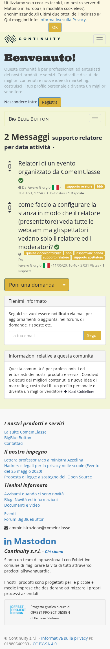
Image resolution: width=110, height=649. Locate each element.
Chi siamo (54, 551)
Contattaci (13, 443)
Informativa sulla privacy (64, 638)
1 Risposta (76, 193)
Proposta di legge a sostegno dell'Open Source (48, 477)
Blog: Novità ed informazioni (31, 499)
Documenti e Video (22, 505)
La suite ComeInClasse (25, 432)
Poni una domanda (31, 284)
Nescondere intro (20, 101)
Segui (92, 335)
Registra (50, 102)
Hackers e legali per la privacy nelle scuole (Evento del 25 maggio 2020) (51, 468)
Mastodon (35, 541)
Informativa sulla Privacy (62, 19)
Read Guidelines (80, 391)
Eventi (10, 513)
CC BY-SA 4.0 (45, 643)
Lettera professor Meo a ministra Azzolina (43, 460)
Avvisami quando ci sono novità (34, 493)
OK (55, 27)
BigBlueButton (17, 437)
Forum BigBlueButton (24, 519)
